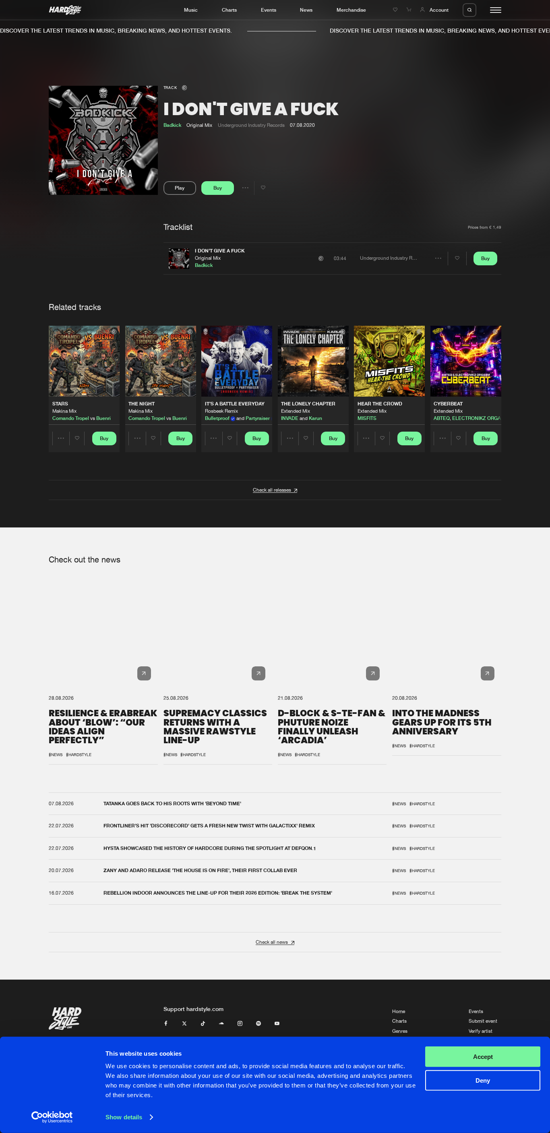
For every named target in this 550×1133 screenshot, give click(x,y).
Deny (483, 1080)
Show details (123, 1117)
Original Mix (208, 258)
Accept (483, 1056)
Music (191, 10)
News (306, 10)
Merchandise (351, 10)
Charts (229, 10)
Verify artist (480, 1031)
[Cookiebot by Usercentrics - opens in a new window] (52, 1117)
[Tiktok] (203, 1024)
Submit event (483, 1021)
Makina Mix (64, 411)
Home (398, 1011)
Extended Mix (295, 411)
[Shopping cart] (409, 10)
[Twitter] (184, 1024)
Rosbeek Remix (221, 411)
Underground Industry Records (251, 125)
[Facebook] (165, 1024)
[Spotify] (258, 1024)
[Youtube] (277, 1024)
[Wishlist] (396, 10)
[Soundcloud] (221, 1024)
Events (268, 10)
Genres (399, 1031)
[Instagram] (240, 1024)
